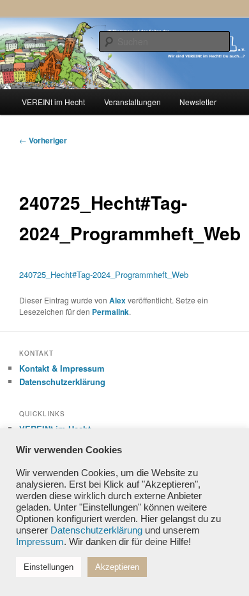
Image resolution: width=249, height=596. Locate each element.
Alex (117, 300)
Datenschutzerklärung (62, 381)
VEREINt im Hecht (53, 101)
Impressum (40, 542)
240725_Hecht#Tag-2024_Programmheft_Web (103, 274)
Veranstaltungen (132, 101)
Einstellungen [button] (48, 567)
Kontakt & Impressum (62, 368)
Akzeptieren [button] (117, 567)
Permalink (110, 311)
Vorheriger (43, 140)
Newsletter (197, 101)
